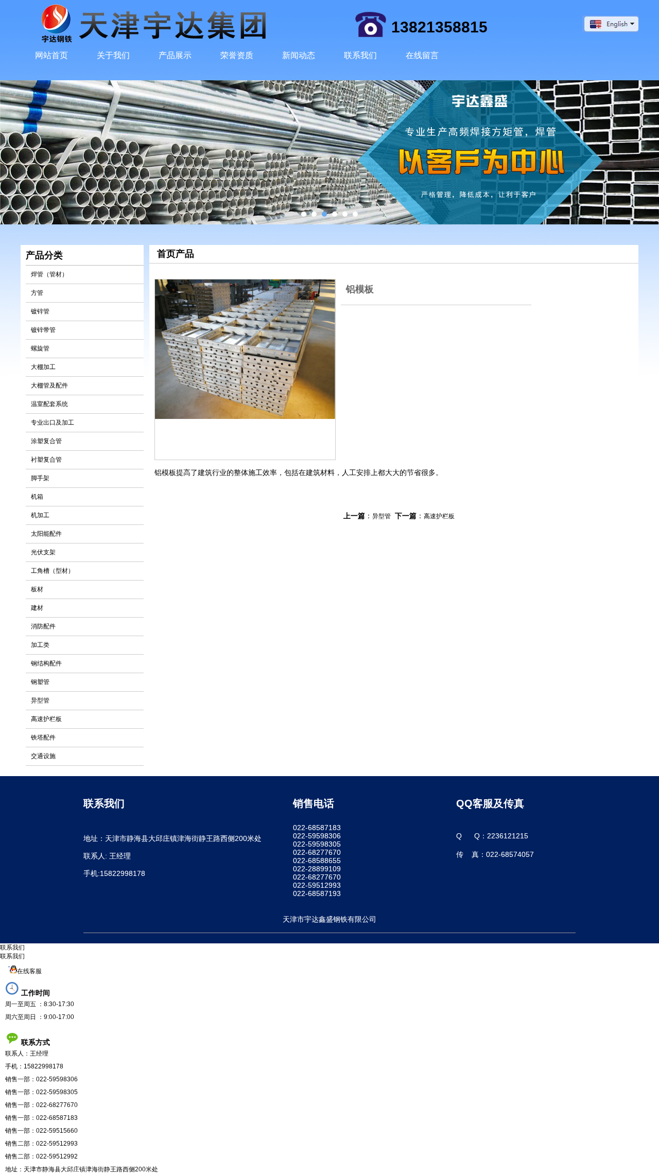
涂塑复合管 (46, 441)
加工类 (40, 644)
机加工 (40, 515)
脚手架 (40, 478)
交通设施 (43, 756)
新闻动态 (298, 55)
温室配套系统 (49, 404)
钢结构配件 (46, 663)
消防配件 (43, 626)
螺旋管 (40, 348)
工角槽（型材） (52, 570)
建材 (37, 607)
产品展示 (175, 55)
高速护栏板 (46, 719)
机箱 (37, 496)
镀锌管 (40, 311)
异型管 (40, 700)
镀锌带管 (43, 330)
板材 (37, 589)
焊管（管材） (49, 274)
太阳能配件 (46, 533)
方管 (37, 292)
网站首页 (51, 55)
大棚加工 (43, 367)
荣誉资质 (236, 55)
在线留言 (422, 55)
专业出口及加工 (52, 422)
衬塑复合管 (46, 459)
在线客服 (29, 971)
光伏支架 (43, 552)
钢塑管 (40, 682)
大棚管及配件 (49, 385)
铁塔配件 (43, 737)
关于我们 (113, 55)
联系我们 (360, 55)
